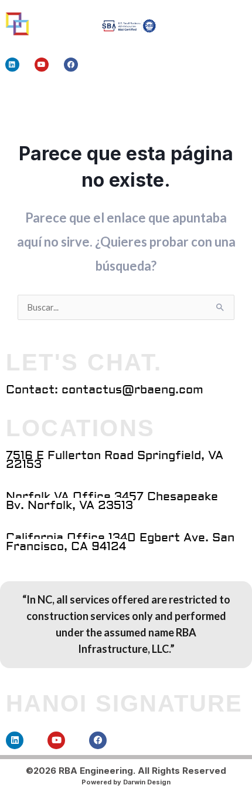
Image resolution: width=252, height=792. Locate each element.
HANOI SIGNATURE (124, 703)
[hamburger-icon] (203, 100)
